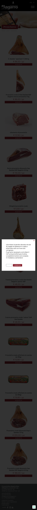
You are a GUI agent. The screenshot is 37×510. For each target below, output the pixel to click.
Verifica (17, 265)
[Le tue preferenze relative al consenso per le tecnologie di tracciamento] (34, 507)
